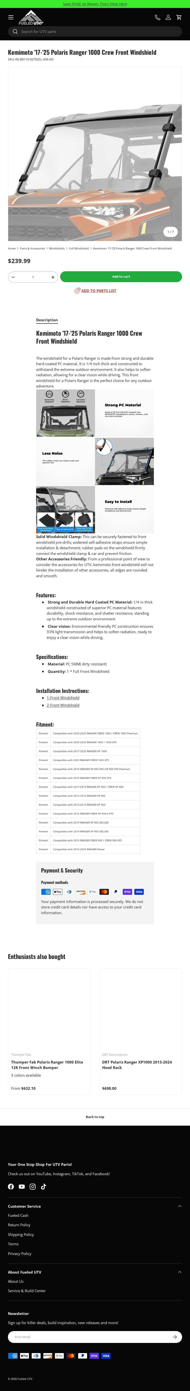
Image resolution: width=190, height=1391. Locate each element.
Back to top (95, 1117)
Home (12, 248)
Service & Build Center (27, 1290)
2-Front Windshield (63, 705)
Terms (13, 1243)
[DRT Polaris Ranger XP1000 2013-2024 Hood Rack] (140, 1010)
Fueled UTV (25, 1379)
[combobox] (95, 31)
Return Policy (19, 1224)
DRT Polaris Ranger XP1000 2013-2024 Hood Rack (137, 1065)
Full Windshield (79, 248)
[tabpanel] (95, 591)
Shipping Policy (21, 1234)
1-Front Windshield (63, 697)
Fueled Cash (18, 1215)
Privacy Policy (19, 1253)
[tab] (47, 319)
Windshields (57, 248)
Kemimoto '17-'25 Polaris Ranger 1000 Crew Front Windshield (132, 248)
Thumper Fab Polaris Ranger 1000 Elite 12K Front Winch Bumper (47, 1065)
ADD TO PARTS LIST (98, 290)
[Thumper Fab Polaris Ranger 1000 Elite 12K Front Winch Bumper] (49, 1010)
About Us (16, 1281)
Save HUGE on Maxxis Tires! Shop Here (95, 4)
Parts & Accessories (32, 248)
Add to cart (121, 276)
